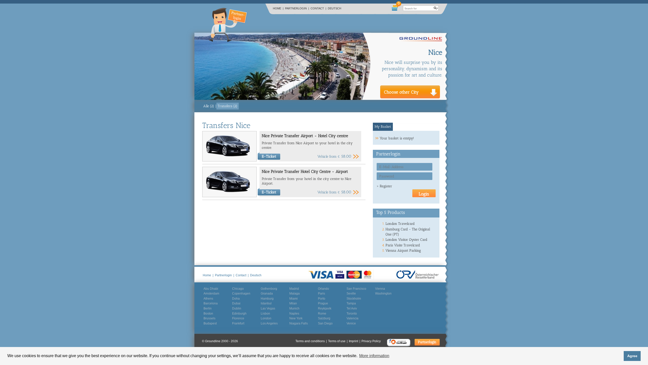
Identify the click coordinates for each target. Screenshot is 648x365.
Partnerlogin (297, 8)
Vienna (380, 288)
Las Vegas (268, 308)
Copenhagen (241, 293)
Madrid (294, 288)
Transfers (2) (227, 106)
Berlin (208, 308)
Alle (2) (208, 106)
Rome (322, 313)
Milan (293, 303)
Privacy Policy (371, 341)
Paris (321, 293)
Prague (323, 303)
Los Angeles (269, 323)
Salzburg (324, 318)
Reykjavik (324, 308)
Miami (293, 298)
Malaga (294, 293)
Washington (383, 293)
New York (295, 318)
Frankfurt (238, 323)
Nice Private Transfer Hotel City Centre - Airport (305, 171)
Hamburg (267, 298)
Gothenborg (269, 288)
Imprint (354, 341)
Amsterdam (211, 293)
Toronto (352, 313)
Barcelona (211, 303)
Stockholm (354, 298)
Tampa (351, 303)
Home (278, 8)
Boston (208, 313)
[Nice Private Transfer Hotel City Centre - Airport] (229, 196)
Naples (294, 313)
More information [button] (374, 356)
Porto (321, 298)
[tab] (383, 127)
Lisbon (265, 313)
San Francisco (356, 288)
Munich (294, 308)
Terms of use (338, 341)
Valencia (352, 318)
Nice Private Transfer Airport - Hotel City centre (305, 135)
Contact (318, 8)
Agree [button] (632, 356)
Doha (236, 298)
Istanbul (266, 303)
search (436, 8)
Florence (238, 318)
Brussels (209, 318)
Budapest (210, 323)
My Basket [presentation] (383, 126)
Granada (267, 293)
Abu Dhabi (211, 288)
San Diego (325, 323)
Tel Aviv (352, 308)
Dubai (236, 303)
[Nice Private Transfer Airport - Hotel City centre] (229, 160)
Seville (351, 293)
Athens (208, 298)
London (266, 318)
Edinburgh (239, 313)
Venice (351, 323)
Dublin (236, 308)
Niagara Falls (298, 323)
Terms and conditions (311, 341)
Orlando (323, 288)
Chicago (238, 288)
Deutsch (334, 8)
